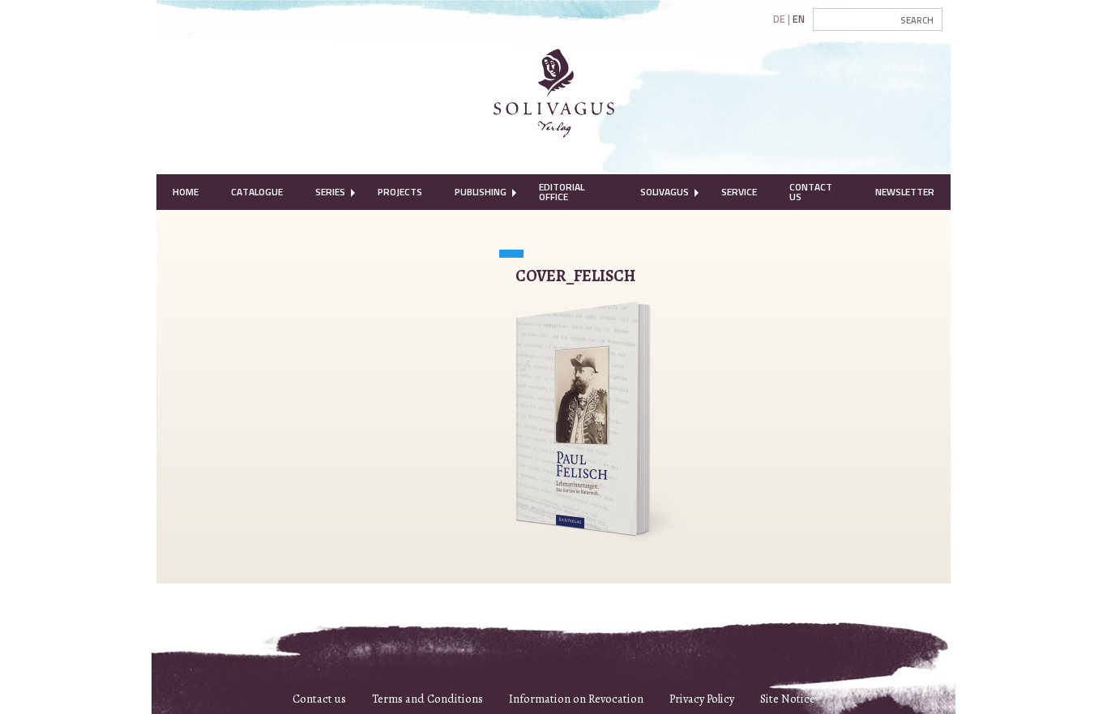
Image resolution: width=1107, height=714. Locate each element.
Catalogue (257, 191)
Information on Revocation (576, 698)
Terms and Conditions (427, 698)
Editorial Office (561, 191)
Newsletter (904, 191)
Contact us (319, 698)
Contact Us (810, 191)
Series (330, 191)
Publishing (480, 191)
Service (739, 191)
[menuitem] (185, 192)
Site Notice (787, 698)
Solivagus (664, 191)
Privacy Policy (701, 698)
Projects (400, 191)
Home (186, 191)
